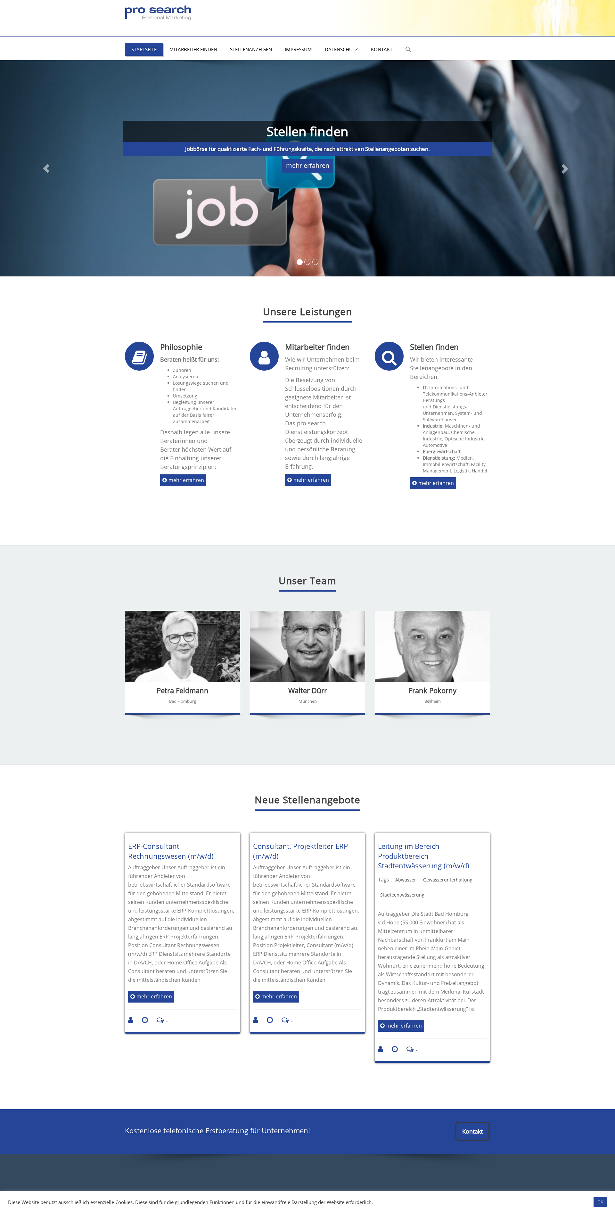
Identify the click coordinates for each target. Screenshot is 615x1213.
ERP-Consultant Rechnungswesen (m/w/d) (171, 851)
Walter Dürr (307, 690)
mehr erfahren (307, 165)
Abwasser (405, 880)
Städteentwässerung (402, 895)
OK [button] (600, 1202)
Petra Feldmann (183, 690)
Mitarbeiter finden (193, 49)
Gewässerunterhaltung (447, 880)
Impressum (298, 49)
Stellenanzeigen (251, 49)
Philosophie (181, 346)
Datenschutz (341, 49)
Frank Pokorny (432, 690)
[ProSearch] (158, 11)
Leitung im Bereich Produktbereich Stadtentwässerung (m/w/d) (423, 856)
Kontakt (381, 49)
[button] (408, 50)
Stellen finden (434, 346)
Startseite (144, 49)
